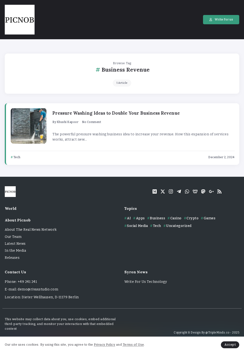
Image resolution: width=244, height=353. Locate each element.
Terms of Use (133, 344)
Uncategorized (179, 226)
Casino (176, 218)
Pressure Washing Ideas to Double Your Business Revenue (116, 113)
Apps (140, 218)
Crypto (192, 218)
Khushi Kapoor (68, 122)
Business (157, 218)
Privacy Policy (104, 344)
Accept (230, 344)
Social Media (137, 226)
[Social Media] (154, 191)
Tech (157, 226)
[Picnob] (20, 19)
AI (129, 218)
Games (209, 218)
